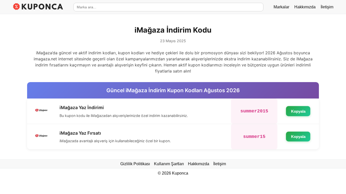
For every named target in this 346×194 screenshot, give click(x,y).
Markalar (281, 7)
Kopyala (298, 111)
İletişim (327, 7)
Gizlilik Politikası (135, 164)
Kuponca (180, 173)
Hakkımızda (305, 7)
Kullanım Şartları (169, 164)
